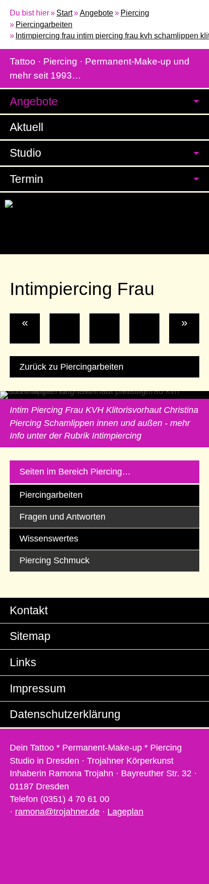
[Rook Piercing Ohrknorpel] (144, 328)
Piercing (135, 13)
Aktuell (26, 127)
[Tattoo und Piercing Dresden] (104, 205)
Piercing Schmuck (54, 560)
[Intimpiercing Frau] (104, 328)
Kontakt (29, 610)
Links (23, 662)
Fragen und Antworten (62, 517)
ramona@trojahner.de (57, 812)
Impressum (38, 688)
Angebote (96, 13)
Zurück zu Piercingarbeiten (71, 367)
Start (64, 13)
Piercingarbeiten (44, 24)
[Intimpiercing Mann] (65, 328)
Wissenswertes (48, 538)
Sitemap (30, 636)
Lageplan (125, 812)
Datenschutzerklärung (65, 714)
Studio (25, 153)
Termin (26, 179)
